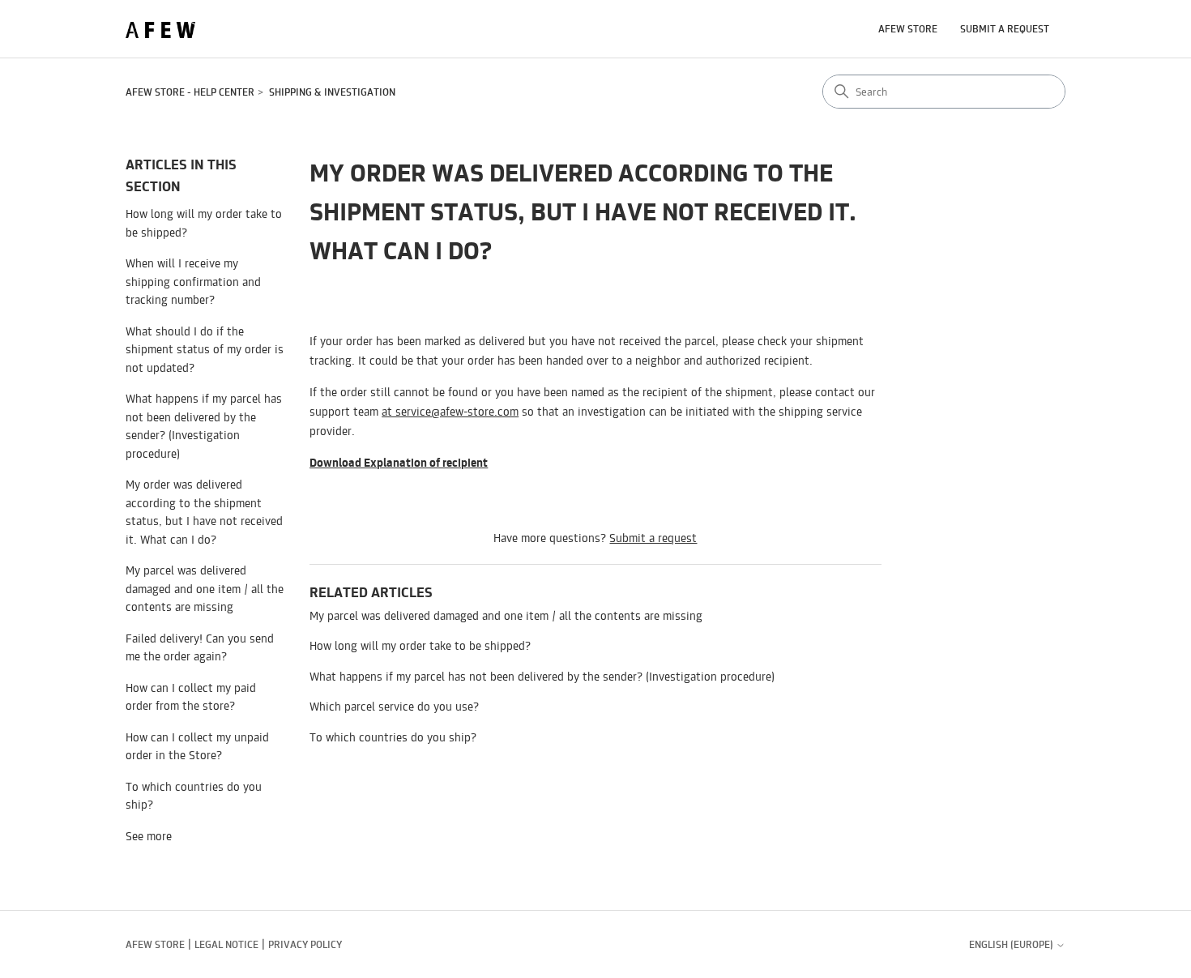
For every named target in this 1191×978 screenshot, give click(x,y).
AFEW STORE (907, 29)
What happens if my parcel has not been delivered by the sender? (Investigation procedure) (204, 425)
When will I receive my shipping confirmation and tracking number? (193, 281)
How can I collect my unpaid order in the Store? (197, 746)
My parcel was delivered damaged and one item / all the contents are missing (205, 588)
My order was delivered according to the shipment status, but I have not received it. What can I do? (204, 511)
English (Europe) (1012, 944)
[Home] (160, 29)
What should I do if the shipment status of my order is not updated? (205, 349)
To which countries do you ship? (194, 795)
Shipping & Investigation (332, 92)
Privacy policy (305, 944)
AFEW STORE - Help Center (190, 92)
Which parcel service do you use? (394, 706)
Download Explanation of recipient (398, 462)
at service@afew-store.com (450, 411)
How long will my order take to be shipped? (204, 223)
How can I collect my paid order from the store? (191, 697)
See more (149, 836)
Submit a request (1004, 29)
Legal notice (226, 944)
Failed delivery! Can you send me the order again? (200, 647)
